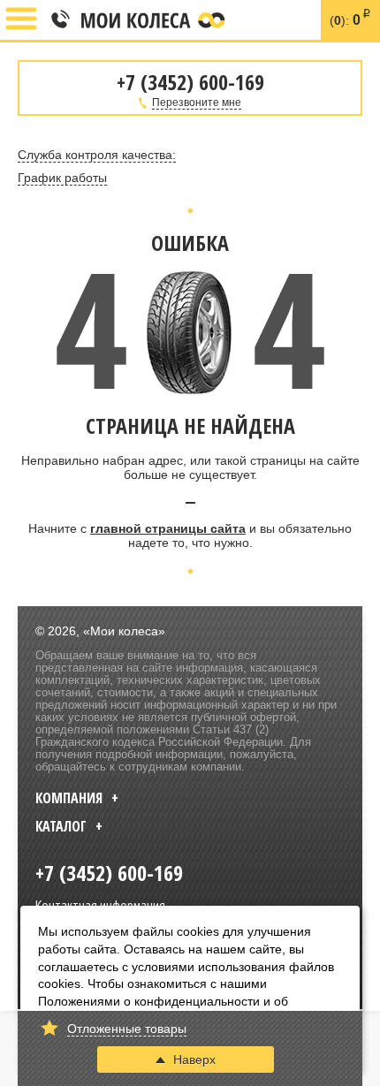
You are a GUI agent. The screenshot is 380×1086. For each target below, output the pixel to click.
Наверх (194, 1059)
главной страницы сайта (168, 528)
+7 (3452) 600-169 (59, 20)
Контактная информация (100, 905)
